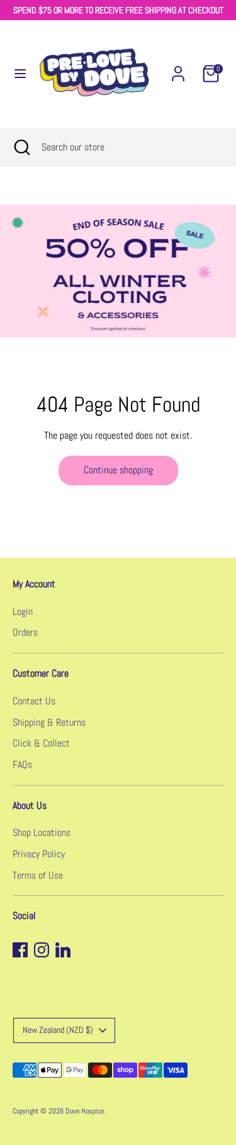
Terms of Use (38, 875)
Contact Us (34, 701)
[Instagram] (41, 949)
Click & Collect (41, 743)
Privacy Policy (39, 853)
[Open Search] (20, 147)
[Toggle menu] (14, 73)
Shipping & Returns (49, 722)
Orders (25, 632)
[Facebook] (20, 949)
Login (23, 611)
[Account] (178, 68)
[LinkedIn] (62, 949)
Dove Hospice (84, 1111)
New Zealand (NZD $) (58, 1029)
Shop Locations (41, 832)
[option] (118, 271)
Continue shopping (118, 470)
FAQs (22, 764)
